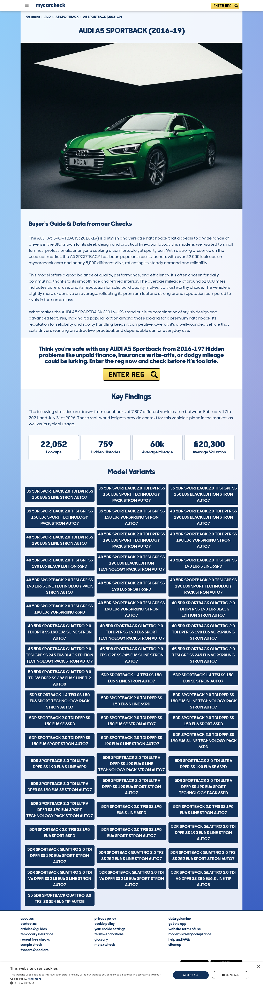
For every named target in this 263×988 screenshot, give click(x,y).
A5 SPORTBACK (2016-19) (102, 17)
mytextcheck (105, 944)
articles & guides (34, 929)
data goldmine (179, 918)
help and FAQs (179, 939)
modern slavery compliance (189, 934)
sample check (31, 944)
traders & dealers (34, 950)
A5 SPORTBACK (67, 17)
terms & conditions (109, 934)
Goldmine (33, 17)
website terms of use (184, 929)
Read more (34, 978)
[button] (88, 983)
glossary (101, 939)
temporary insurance (37, 934)
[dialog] (131, 975)
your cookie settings (110, 929)
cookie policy (105, 923)
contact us (29, 923)
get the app (177, 923)
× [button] (258, 966)
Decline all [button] (230, 975)
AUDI (47, 17)
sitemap (174, 944)
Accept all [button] (190, 975)
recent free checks (35, 939)
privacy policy (105, 918)
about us (27, 918)
